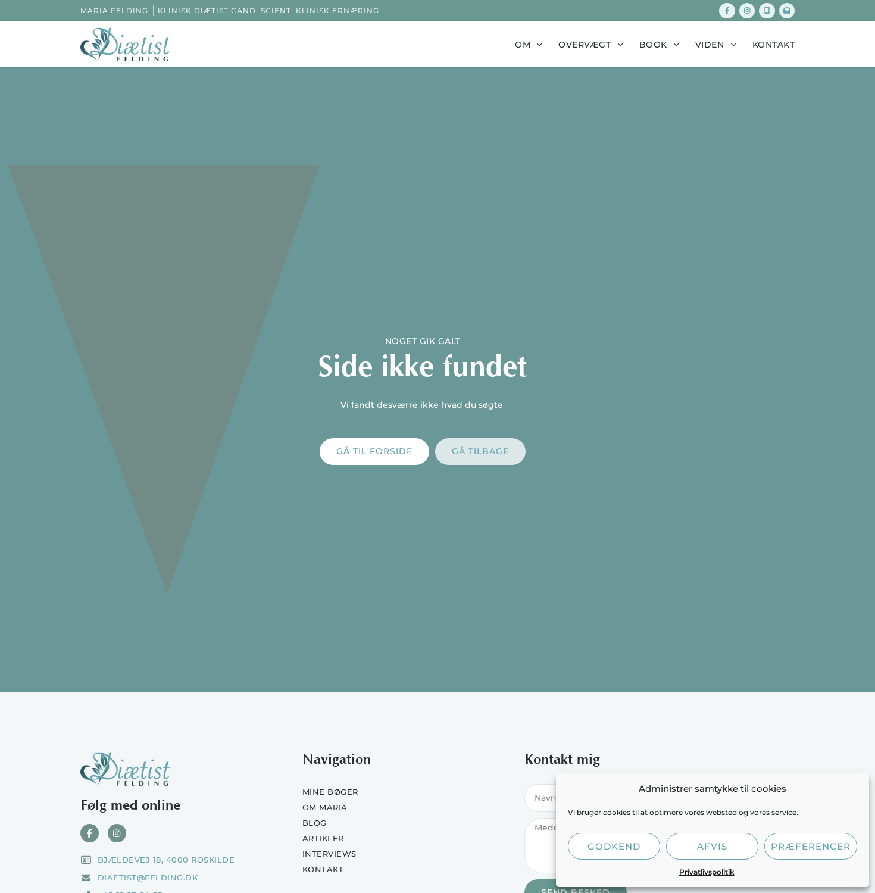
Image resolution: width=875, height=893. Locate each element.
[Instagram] (747, 10)
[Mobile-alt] (766, 10)
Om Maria (325, 807)
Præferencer (811, 846)
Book (653, 44)
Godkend (614, 846)
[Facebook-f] (727, 10)
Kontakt (773, 44)
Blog (314, 823)
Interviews (329, 853)
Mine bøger (330, 792)
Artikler (323, 838)
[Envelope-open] (787, 10)
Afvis (712, 846)
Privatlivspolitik (707, 871)
